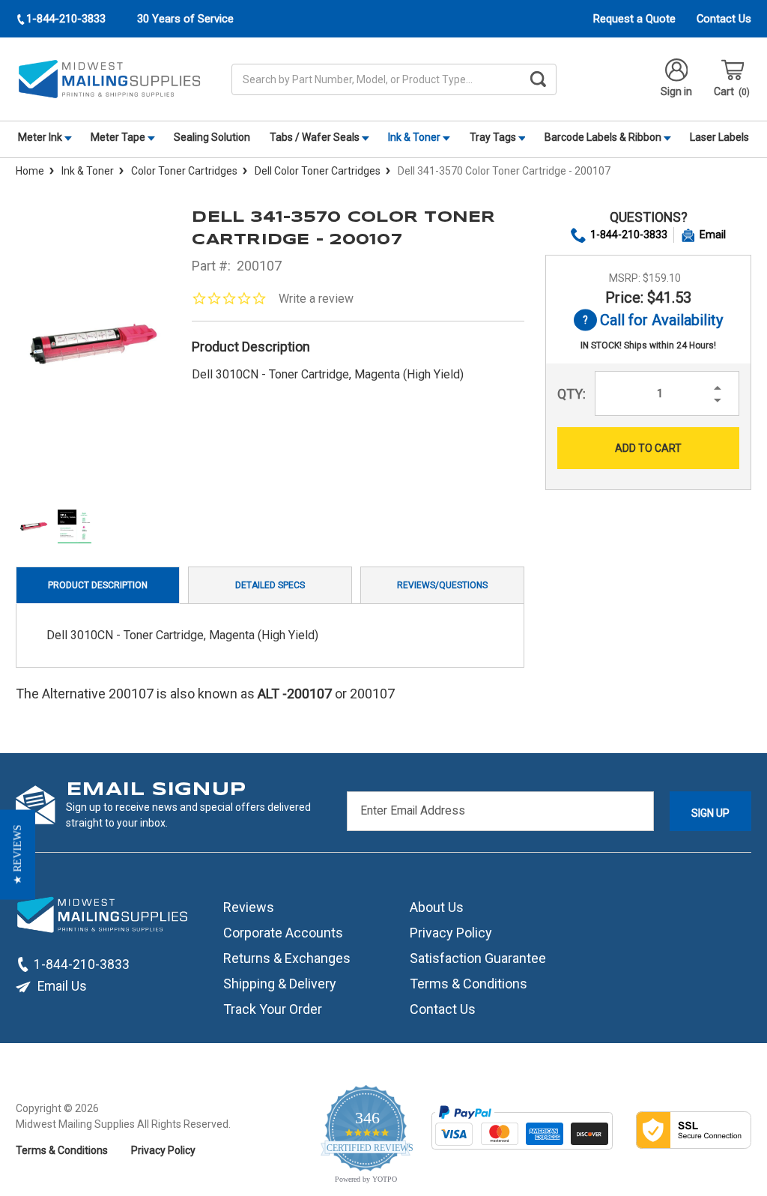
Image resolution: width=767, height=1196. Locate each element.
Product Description (98, 585)
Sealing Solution (212, 137)
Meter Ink (41, 137)
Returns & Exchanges (287, 958)
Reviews (248, 907)
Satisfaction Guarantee (478, 958)
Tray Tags (494, 137)
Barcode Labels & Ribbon (604, 137)
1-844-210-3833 (628, 235)
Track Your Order (272, 1009)
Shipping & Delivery (279, 983)
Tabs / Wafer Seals (316, 137)
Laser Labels (719, 137)
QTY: (571, 394)
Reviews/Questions (442, 585)
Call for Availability (648, 321)
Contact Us (724, 18)
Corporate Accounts (283, 932)
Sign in (676, 91)
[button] (17, 855)
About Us (437, 907)
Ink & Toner (415, 137)
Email (713, 235)
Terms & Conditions (468, 983)
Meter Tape (119, 137)
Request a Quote (634, 18)
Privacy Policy (451, 932)
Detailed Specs (270, 585)
